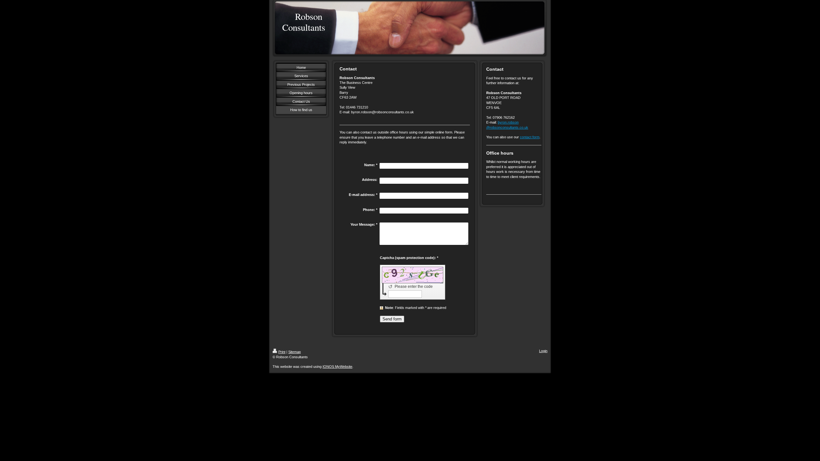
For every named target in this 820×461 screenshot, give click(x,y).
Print (281, 352)
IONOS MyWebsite (337, 366)
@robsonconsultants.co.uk (507, 127)
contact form (529, 137)
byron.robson (508, 122)
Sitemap (294, 352)
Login (543, 351)
